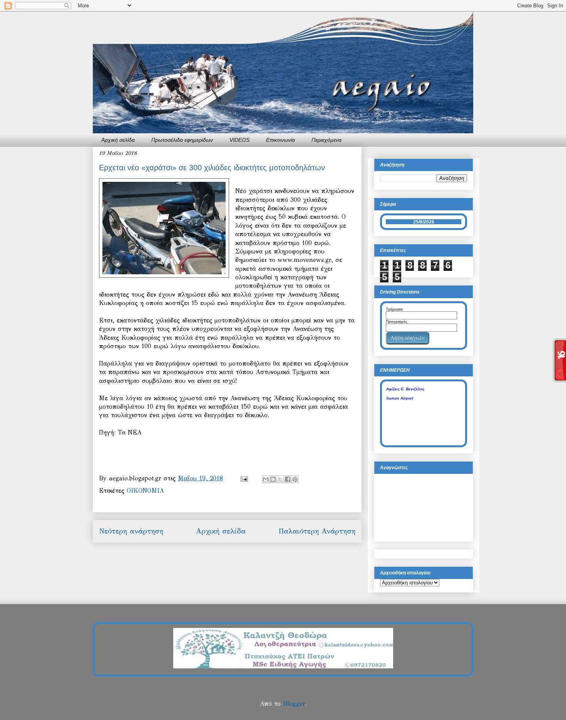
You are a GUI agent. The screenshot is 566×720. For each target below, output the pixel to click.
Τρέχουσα (394, 309)
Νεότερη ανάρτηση (131, 531)
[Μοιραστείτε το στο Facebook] (287, 479)
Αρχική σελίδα (118, 140)
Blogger (294, 703)
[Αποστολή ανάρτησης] (244, 478)
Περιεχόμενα (326, 140)
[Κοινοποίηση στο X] (280, 479)
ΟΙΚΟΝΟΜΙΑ (145, 490)
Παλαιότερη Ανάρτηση (316, 531)
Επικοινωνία (280, 140)
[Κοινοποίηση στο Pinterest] (295, 479)
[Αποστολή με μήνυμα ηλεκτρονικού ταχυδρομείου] (266, 479)
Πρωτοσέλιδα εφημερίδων (182, 140)
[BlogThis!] (273, 479)
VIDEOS (239, 140)
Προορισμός (396, 321)
